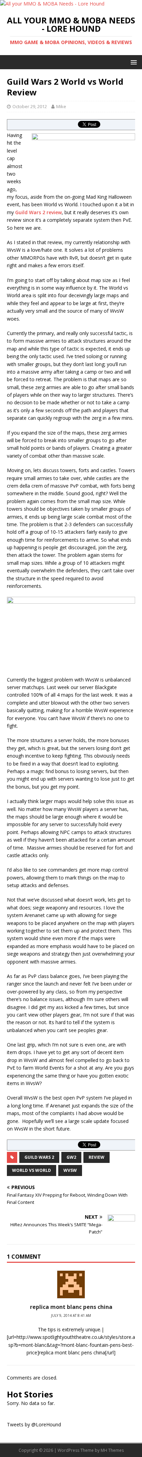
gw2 (71, 1157)
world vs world (31, 1170)
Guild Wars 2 (39, 1157)
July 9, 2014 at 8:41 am (71, 1315)
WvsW (70, 1170)
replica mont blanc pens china (71, 1307)
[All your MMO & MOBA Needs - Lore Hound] (52, 3)
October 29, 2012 (29, 106)
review (96, 1157)
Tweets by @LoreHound (34, 1424)
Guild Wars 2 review (38, 212)
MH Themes (112, 1450)
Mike (61, 106)
